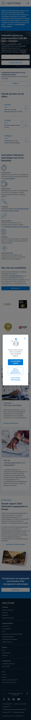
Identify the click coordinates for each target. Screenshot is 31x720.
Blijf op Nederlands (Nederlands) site (15, 371)
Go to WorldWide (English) (16, 362)
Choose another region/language (15, 379)
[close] (24, 338)
